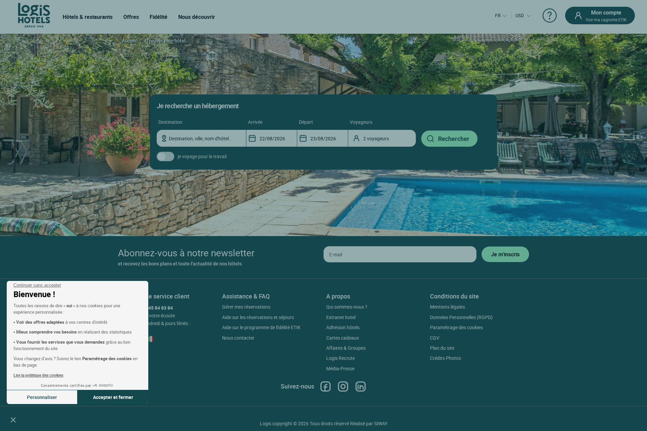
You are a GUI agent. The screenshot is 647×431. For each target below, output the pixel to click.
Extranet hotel (341, 317)
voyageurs (361, 122)
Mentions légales (447, 307)
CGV (434, 338)
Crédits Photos (445, 358)
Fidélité (158, 17)
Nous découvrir (196, 17)
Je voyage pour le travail (202, 156)
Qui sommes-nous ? (346, 307)
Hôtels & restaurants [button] (88, 17)
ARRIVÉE (255, 122)
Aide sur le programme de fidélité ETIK (261, 327)
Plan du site (442, 348)
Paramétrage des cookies (456, 327)
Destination (170, 122)
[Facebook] (325, 386)
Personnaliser (42, 397)
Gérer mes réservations (246, 307)
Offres (131, 17)
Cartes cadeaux (342, 338)
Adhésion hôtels (343, 327)
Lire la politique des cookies (38, 375)
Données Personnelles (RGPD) (461, 317)
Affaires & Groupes (346, 348)
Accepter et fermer (113, 397)
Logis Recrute (340, 358)
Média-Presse (340, 368)
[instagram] (343, 386)
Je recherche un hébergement (198, 105)
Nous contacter (238, 338)
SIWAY (381, 423)
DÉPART (306, 122)
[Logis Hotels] (34, 14)
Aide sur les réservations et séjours (258, 317)
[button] (13, 419)
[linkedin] (361, 386)
